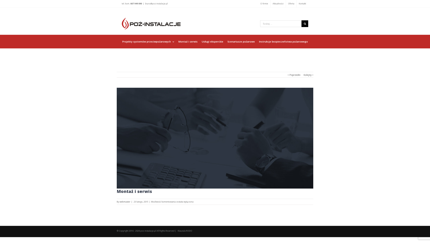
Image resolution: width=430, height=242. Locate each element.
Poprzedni (294, 74)
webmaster (125, 201)
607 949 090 (136, 3)
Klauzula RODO (185, 230)
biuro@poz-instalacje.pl (156, 3)
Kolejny (308, 74)
